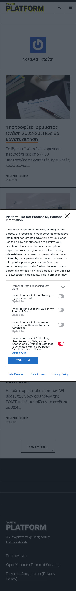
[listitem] (38, 287)
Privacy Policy (60, 374)
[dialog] (38, 296)
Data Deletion (16, 374)
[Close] (68, 217)
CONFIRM (23, 360)
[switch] (61, 296)
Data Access (38, 374)
